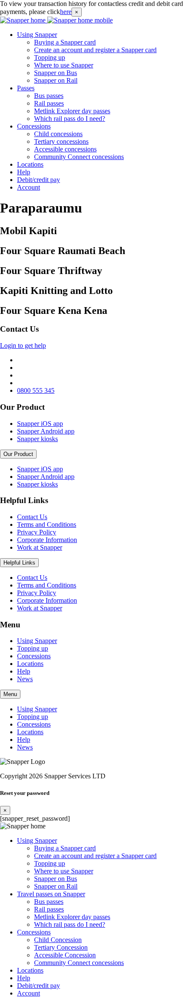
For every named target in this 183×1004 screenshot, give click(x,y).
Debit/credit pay (38, 179)
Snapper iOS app (40, 423)
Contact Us (32, 516)
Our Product (18, 454)
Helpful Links (19, 562)
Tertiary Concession (61, 947)
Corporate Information (47, 539)
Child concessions (58, 133)
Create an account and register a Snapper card (95, 49)
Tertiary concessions (61, 141)
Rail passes (49, 103)
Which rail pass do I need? (69, 118)
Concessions (34, 126)
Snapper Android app (45, 431)
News (25, 678)
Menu (10, 694)
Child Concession (58, 939)
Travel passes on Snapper (51, 894)
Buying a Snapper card (65, 42)
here (65, 11)
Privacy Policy (36, 532)
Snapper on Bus (55, 72)
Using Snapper (37, 34)
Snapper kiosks (37, 438)
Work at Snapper (39, 547)
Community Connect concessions (79, 156)
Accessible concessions (65, 149)
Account (28, 187)
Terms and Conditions (46, 524)
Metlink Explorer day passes (72, 111)
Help (23, 172)
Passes (25, 88)
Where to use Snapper (63, 65)
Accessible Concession (65, 955)
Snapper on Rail (55, 80)
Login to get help (23, 345)
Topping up (49, 57)
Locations (30, 164)
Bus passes (48, 95)
